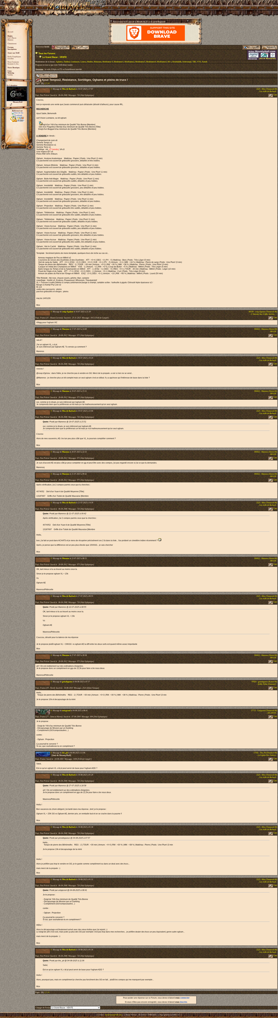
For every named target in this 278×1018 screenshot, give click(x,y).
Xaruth (204, 62)
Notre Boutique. (14, 67)
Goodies (11, 58)
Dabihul (67, 62)
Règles (10, 36)
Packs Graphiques (14, 57)
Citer (275, 95)
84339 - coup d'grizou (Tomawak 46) (263, 312)
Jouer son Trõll (13, 53)
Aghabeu (59, 62)
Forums (11, 47)
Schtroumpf (186, 62)
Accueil (10, 32)
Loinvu (83, 62)
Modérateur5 (162, 62)
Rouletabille (176, 62)
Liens (10, 71)
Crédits (10, 75)
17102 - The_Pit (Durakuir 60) (265, 753)
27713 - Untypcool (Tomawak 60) (264, 710)
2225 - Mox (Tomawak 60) (266, 89)
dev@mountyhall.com (113, 1015)
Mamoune (98, 62)
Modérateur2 (129, 62)
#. (51, 89)
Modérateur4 (151, 62)
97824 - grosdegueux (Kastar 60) (264, 682)
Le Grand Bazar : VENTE (54, 57)
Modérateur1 (119, 62)
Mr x (169, 62)
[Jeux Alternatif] (17, 118)
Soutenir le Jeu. (13, 64)
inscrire (183, 1002)
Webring (11, 73)
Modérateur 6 (107, 62)
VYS (199, 62)
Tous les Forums (46, 53)
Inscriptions (12, 49)
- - (267, 91)
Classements (12, 43)
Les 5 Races (12, 38)
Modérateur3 (140, 62)
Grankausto (75, 62)
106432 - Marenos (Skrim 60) (265, 329)
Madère (90, 62)
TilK (194, 62)
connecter (185, 998)
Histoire (10, 40)
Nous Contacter (13, 62)
